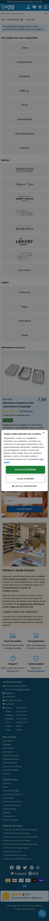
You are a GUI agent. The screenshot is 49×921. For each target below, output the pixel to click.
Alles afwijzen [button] (25, 479)
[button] (24, 486)
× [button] (44, 433)
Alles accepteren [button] (25, 470)
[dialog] (24, 460)
